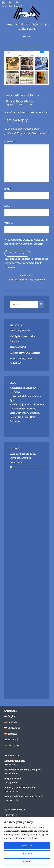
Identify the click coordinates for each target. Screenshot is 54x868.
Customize (27, 853)
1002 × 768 (42, 112)
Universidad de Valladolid (25, 396)
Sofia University (19, 412)
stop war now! (18, 346)
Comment (9, 142)
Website (8, 223)
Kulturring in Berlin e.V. (23, 387)
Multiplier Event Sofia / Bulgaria (22, 769)
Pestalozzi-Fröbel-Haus (23, 416)
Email (7, 206)
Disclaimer (10, 814)
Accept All (27, 845)
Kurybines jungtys (20, 404)
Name (7, 189)
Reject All (27, 861)
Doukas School (18, 408)
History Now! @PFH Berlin (25, 352)
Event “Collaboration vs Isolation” (23, 796)
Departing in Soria (20, 330)
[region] (27, 842)
